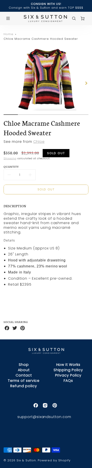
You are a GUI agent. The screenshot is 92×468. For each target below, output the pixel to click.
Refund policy (23, 385)
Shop (24, 364)
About (24, 369)
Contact (24, 375)
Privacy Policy (68, 375)
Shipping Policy (68, 369)
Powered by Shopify (54, 460)
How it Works (68, 364)
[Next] (86, 83)
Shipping (10, 158)
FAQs (68, 380)
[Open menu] (8, 18)
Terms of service (24, 380)
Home (8, 34)
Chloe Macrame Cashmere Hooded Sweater (41, 39)
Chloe (39, 141)
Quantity (11, 166)
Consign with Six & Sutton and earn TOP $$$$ (46, 8)
